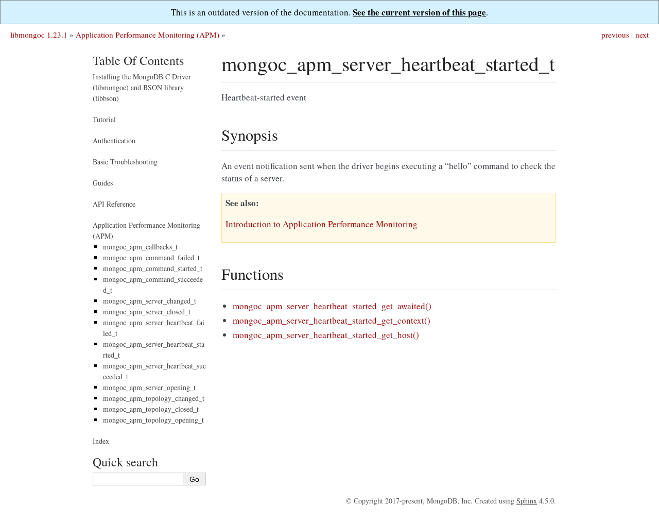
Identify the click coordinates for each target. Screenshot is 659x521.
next (642, 34)
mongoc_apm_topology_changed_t (153, 398)
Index (101, 441)
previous (615, 34)
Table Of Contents (138, 60)
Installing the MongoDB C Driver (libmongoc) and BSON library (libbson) (142, 87)
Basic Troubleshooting (125, 161)
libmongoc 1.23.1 (38, 34)
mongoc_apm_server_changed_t (149, 301)
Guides (103, 183)
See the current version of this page (419, 12)
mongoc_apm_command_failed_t (151, 257)
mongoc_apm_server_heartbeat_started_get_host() (326, 335)
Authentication (114, 140)
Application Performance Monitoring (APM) (147, 34)
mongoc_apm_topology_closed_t (151, 409)
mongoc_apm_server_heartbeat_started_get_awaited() (332, 306)
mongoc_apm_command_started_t (152, 268)
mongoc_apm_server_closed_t (146, 311)
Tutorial (104, 119)
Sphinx (526, 501)
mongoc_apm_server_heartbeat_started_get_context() (331, 320)
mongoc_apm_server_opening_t (149, 387)
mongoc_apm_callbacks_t (140, 246)
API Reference (114, 204)
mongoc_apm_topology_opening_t (153, 420)
